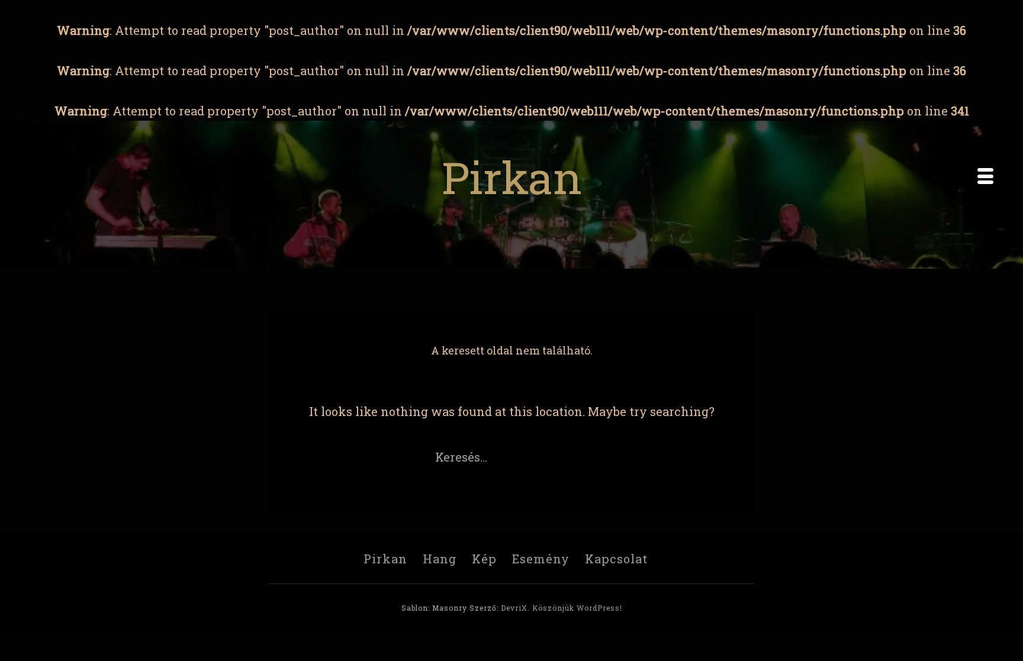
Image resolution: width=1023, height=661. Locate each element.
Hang (439, 558)
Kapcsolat (616, 558)
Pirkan (512, 176)
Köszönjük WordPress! (577, 607)
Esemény (541, 558)
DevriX (514, 607)
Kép (484, 558)
